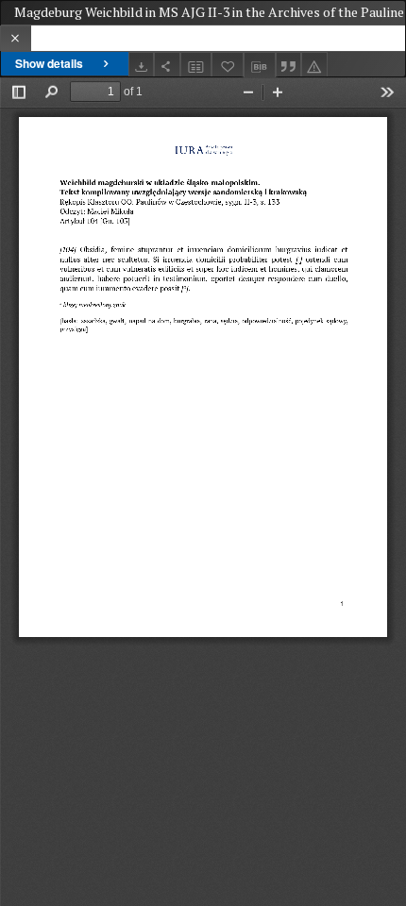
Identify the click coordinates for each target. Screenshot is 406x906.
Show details (49, 63)
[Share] (167, 64)
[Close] (15, 38)
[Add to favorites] (227, 64)
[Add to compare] (196, 64)
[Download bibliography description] (260, 65)
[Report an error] (314, 64)
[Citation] (289, 64)
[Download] (141, 64)
